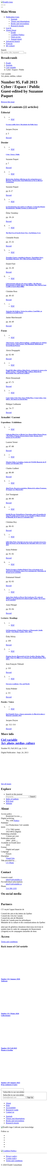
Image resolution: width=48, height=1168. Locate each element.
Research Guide (12, 1110)
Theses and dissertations (20, 21)
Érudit (13, 32)
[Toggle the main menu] (2, 7)
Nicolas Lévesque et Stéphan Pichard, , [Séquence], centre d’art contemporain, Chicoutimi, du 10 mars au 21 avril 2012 (26, 571)
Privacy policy (11, 1156)
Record (9, 138)
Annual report (16, 39)
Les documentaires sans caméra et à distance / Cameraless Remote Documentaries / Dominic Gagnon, (25, 207)
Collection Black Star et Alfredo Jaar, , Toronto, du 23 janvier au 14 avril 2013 (26, 436)
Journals (14, 19)
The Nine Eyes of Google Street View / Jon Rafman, (23, 233)
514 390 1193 (11, 888)
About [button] (8, 30)
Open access (16, 37)
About (13, 30)
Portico (16, 820)
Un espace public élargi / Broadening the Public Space (22, 124)
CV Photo (10, 863)
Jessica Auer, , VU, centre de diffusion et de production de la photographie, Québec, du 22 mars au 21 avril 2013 (25, 598)
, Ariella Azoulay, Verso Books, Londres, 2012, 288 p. (24, 630)
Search (3, 50)
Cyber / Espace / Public (13, 154)
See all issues (6, 784)
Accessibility (11, 1108)
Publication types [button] (12, 17)
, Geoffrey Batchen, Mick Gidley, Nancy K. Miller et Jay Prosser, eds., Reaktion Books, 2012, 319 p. (26, 657)
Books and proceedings (20, 24)
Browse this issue (8, 102)
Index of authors (12, 799)
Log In (8, 28)
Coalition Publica (17, 35)
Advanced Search (13, 41)
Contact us (10, 1112)
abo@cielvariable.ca (14, 884)
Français (9, 44)
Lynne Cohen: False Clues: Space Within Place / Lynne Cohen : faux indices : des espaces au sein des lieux (26, 398)
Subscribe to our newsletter (13, 1095)
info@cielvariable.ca (14, 880)
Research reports (17, 26)
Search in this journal (14, 794)
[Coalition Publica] (8, 1151)
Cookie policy (11, 1158)
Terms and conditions (9, 942)
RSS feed (9, 801)
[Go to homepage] (7, 2)
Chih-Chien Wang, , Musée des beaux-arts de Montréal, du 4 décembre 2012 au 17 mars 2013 (26, 543)
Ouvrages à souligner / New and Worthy (18, 684)
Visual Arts (10, 858)
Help (8, 1105)
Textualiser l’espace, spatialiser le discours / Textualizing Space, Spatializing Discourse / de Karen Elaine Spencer (24, 258)
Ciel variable (11, 67)
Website (9, 803)
